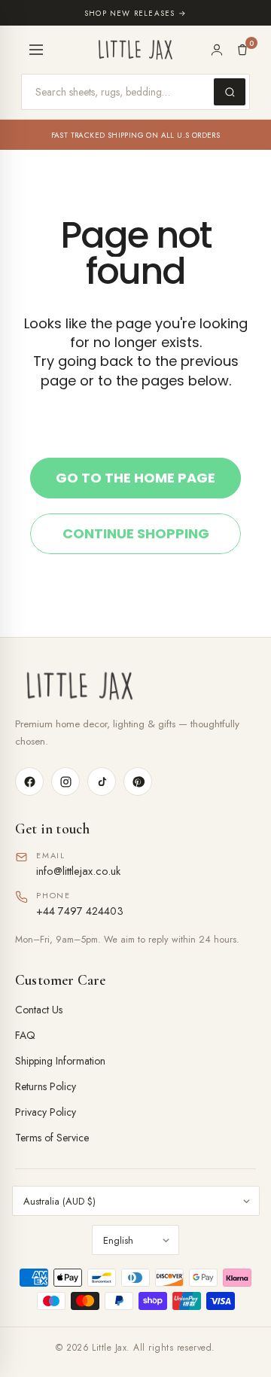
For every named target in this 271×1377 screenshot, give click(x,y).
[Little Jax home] (135, 49)
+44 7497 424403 (79, 911)
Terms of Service (52, 1137)
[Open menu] (36, 50)
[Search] (229, 91)
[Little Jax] (135, 686)
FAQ (25, 1035)
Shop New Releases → (135, 13)
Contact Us (38, 1009)
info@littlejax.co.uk (78, 871)
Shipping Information (60, 1060)
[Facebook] (29, 781)
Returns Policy (45, 1086)
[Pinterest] (137, 781)
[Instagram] (65, 781)
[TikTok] (101, 781)
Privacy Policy (45, 1112)
